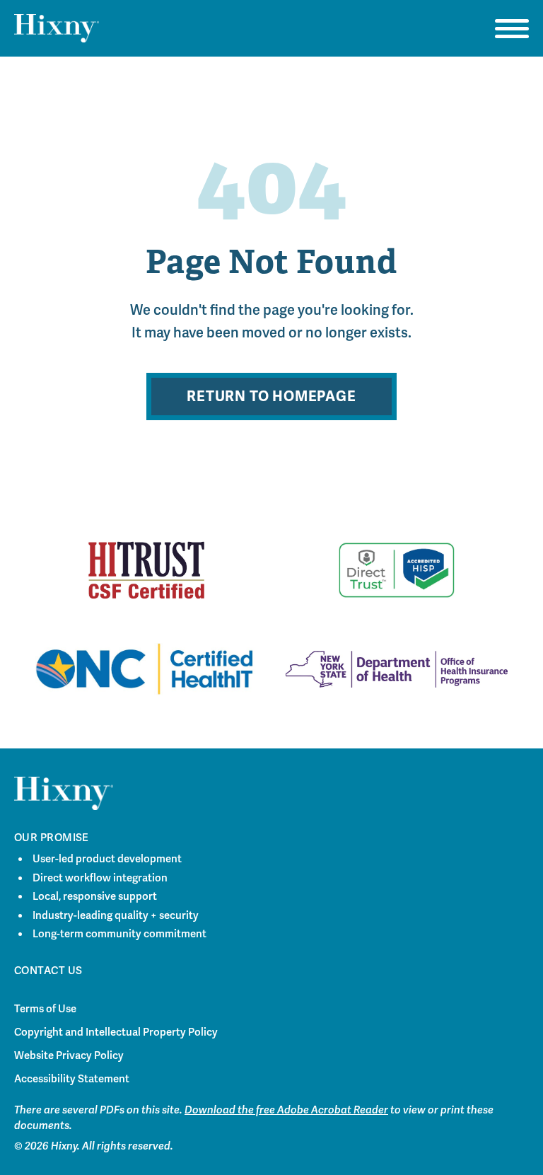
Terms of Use (45, 1008)
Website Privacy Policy (69, 1055)
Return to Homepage (271, 396)
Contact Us (48, 970)
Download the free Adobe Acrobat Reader (286, 1110)
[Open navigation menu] (512, 28)
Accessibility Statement (71, 1078)
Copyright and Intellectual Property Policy (116, 1032)
